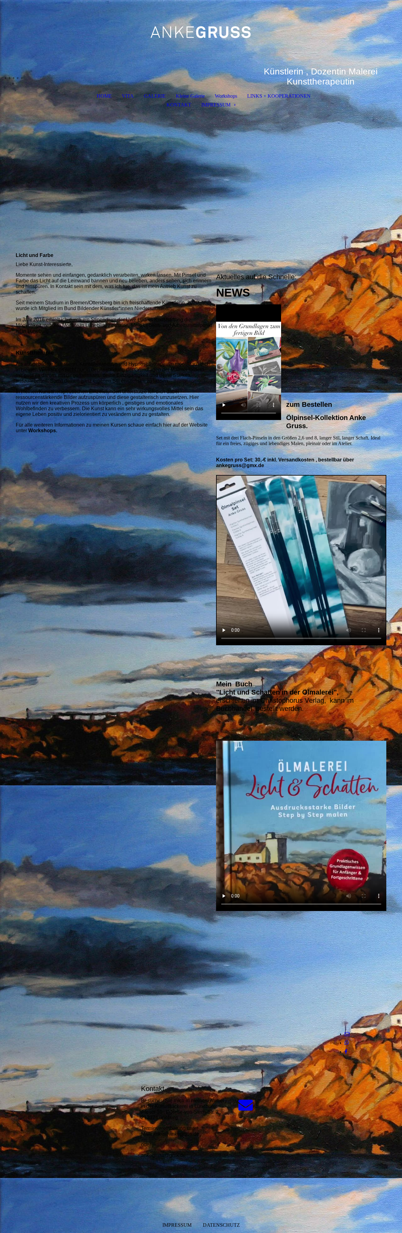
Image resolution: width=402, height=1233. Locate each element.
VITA (128, 96)
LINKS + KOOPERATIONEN (279, 96)
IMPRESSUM (216, 104)
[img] (201, 33)
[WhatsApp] (347, 1042)
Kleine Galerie (190, 96)
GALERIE (155, 96)
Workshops (226, 96)
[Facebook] (346, 1051)
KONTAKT (178, 104)
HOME (104, 96)
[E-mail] (347, 1034)
